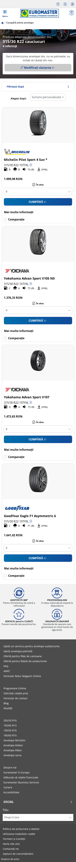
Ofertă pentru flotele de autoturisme (25, 661)
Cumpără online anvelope (20, 22)
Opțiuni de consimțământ (18, 853)
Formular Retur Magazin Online (22, 676)
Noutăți (8, 708)
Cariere (8, 787)
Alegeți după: (19, 98)
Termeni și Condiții (14, 839)
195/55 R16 (10, 730)
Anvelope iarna (12, 755)
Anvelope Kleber (13, 745)
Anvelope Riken (13, 750)
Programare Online (15, 688)
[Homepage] (2, 22)
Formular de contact (15, 698)
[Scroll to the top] (67, 854)
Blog (6, 703)
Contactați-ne (11, 848)
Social (9, 801)
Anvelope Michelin (14, 740)
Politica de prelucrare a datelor (21, 829)
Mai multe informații (18, 212)
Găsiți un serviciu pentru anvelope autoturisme (32, 646)
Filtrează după (15, 86)
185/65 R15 (10, 735)
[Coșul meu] (72, 4)
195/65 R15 (10, 725)
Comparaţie (16, 219)
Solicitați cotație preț (16, 693)
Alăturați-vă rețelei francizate (21, 777)
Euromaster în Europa (17, 772)
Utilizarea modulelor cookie (19, 834)
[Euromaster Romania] (39, 13)
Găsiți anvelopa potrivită (18, 651)
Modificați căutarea (37, 68)
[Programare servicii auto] (65, 4)
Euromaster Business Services (21, 782)
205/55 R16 (10, 720)
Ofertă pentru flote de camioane (23, 656)
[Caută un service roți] (71, 13)
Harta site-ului (11, 843)
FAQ (6, 666)
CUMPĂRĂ (36, 202)
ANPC (7, 671)
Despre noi (10, 767)
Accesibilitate (11, 792)
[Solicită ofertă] (58, 4)
